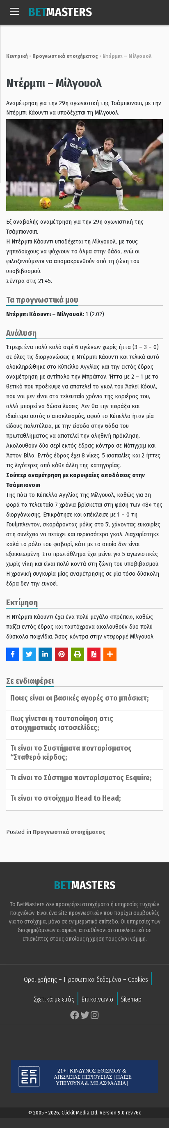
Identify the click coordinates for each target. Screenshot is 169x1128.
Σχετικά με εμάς (54, 999)
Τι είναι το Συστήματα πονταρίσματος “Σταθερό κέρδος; (71, 753)
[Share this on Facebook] (12, 654)
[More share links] (109, 654)
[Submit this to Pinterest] (61, 654)
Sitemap (131, 999)
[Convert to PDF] (93, 654)
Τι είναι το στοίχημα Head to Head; (65, 798)
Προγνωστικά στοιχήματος (65, 56)
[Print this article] (77, 654)
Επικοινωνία (97, 999)
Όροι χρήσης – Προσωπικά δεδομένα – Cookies (85, 979)
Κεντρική (17, 56)
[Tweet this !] (29, 654)
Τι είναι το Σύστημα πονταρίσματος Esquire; (80, 777)
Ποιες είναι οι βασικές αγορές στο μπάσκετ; (79, 698)
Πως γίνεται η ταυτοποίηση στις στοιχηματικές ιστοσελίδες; (61, 723)
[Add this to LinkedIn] (45, 654)
